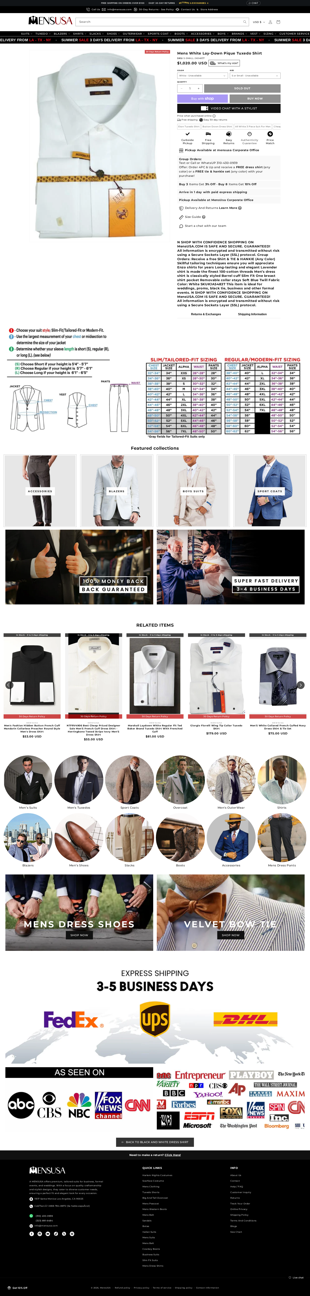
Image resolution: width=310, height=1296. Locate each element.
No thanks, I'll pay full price (155, 688)
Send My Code (155, 679)
